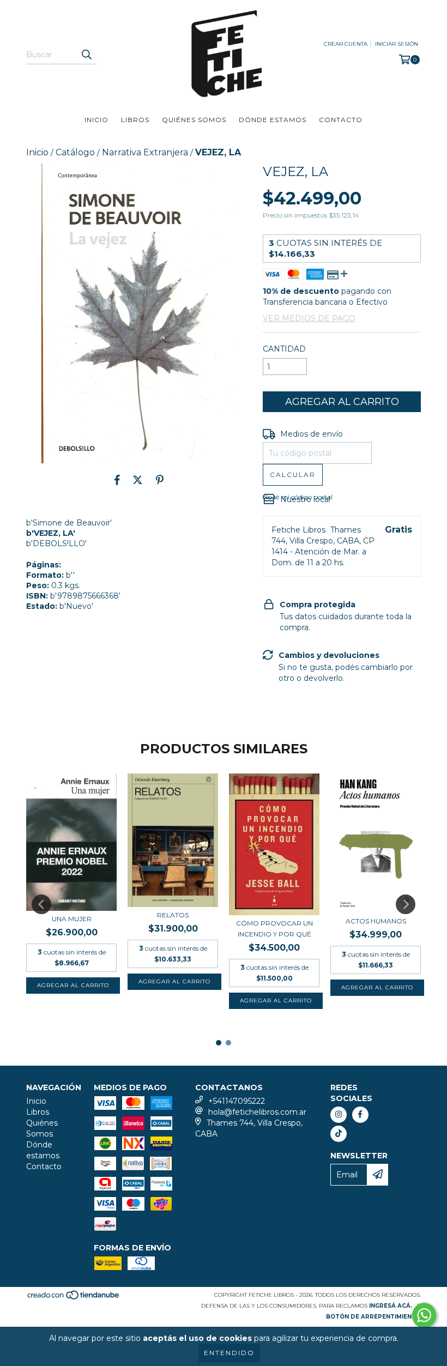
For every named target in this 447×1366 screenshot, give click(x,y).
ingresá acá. (390, 1305)
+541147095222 (236, 1101)
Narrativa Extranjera (145, 152)
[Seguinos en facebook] (360, 1115)
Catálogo (75, 152)
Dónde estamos (272, 120)
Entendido (229, 1353)
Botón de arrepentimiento (373, 1316)
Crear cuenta (345, 43)
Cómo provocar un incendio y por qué (274, 928)
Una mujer (72, 919)
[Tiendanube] (74, 1298)
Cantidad (284, 349)
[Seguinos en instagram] (338, 1115)
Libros (135, 120)
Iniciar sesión (396, 43)
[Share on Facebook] (117, 479)
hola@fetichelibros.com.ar (257, 1112)
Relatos (173, 915)
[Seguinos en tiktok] (338, 1134)
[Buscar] (86, 54)
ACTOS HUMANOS (376, 921)
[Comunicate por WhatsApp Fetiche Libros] (424, 1315)
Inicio (96, 120)
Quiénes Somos (194, 120)
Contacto (341, 120)
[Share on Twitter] (137, 479)
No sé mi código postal (298, 497)
